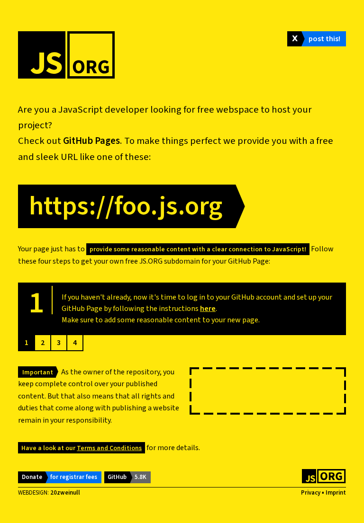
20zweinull (65, 492)
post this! (324, 39)
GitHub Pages (91, 141)
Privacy (310, 492)
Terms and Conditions (109, 447)
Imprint (336, 492)
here (208, 308)
